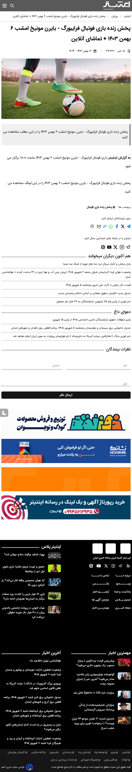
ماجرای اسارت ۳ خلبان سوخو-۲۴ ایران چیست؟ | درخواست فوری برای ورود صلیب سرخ (93, 723)
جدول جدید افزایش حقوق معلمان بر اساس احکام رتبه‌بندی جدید (94, 293)
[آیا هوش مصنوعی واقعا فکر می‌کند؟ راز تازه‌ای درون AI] (54, 582)
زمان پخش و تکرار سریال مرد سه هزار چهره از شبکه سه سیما (97, 264)
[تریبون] (66, 507)
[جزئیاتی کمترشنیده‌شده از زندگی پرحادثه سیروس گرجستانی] (124, 707)
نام (125, 365)
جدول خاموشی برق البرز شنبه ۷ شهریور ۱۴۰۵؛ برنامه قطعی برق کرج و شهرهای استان (32, 699)
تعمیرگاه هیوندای (89, 760)
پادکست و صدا (122, 592)
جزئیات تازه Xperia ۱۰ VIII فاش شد (93, 693)
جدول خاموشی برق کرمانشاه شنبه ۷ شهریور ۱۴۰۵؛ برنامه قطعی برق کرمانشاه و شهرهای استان (33, 713)
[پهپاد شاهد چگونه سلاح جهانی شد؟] (54, 556)
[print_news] (92, 226)
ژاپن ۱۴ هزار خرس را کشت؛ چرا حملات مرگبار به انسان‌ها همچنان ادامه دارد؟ (23, 596)
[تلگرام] (128, 247)
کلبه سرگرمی (37, 752)
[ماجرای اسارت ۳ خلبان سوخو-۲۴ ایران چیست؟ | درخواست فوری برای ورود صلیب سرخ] (124, 720)
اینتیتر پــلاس (123, 600)
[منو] (4, 5)
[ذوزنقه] (66, 423)
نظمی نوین (109, 760)
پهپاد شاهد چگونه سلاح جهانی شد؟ (24, 554)
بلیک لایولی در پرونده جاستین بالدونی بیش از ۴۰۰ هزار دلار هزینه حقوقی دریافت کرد (23, 613)
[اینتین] (66, 479)
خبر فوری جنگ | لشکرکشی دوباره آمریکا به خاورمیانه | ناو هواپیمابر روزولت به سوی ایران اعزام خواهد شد (72, 336)
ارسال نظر (66, 395)
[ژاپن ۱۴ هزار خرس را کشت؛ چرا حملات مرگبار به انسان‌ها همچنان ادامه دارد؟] (54, 596)
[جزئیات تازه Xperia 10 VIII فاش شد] (124, 694)
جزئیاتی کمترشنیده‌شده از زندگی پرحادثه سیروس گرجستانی (96, 707)
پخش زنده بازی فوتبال (99, 207)
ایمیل (55, 365)
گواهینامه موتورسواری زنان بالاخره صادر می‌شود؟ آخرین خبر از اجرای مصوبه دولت (95, 679)
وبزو (113, 752)
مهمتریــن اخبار (100, 608)
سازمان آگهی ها (100, 600)
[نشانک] (66, 451)
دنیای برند (83, 752)
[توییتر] (115, 247)
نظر (125, 384)
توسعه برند (99, 752)
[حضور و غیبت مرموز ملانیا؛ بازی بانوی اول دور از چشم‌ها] (54, 568)
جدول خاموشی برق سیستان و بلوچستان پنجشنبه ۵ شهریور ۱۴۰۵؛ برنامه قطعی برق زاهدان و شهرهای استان (71, 328)
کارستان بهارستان (16, 752)
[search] (12, 6)
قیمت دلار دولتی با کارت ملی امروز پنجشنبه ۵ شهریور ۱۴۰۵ (98, 285)
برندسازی (67, 752)
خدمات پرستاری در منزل (62, 760)
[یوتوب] (109, 247)
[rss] (128, 566)
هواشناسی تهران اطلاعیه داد (45, 661)
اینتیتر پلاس (51, 546)
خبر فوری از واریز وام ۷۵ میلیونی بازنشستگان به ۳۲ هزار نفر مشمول (93, 301)
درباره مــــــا (123, 575)
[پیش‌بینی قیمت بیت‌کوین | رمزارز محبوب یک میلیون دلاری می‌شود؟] (124, 662)
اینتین (125, 752)
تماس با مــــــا (100, 575)
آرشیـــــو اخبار (101, 592)
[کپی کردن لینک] (105, 227)
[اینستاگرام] (122, 247)
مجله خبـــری (123, 608)
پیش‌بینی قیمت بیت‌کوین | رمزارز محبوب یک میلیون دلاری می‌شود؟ (95, 663)
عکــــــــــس (100, 583)
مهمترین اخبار (119, 653)
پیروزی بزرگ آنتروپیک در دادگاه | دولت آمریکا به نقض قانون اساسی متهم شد (33, 686)
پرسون (52, 752)
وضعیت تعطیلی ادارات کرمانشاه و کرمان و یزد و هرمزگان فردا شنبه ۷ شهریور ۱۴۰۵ (34, 741)
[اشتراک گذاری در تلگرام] (128, 228)
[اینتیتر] (116, 5)
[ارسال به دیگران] (99, 228)
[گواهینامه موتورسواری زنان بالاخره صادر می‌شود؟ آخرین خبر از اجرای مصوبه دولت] (124, 676)
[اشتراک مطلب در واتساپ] (110, 228)
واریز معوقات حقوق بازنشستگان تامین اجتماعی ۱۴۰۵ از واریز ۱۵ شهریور (92, 320)
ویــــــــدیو (123, 583)
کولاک (124, 760)
